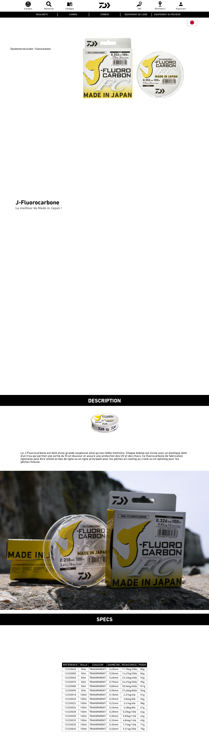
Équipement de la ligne (22, 49)
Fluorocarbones (43, 49)
